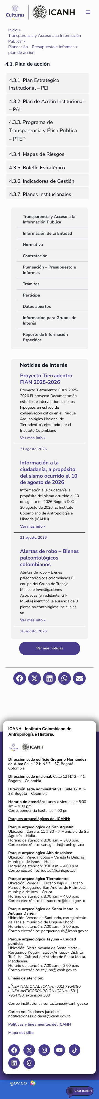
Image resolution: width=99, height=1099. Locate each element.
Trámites (31, 284)
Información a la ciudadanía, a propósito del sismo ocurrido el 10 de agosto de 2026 (48, 472)
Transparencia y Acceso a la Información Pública (49, 219)
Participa (31, 295)
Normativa (33, 244)
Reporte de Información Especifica (45, 337)
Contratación (35, 256)
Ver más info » (33, 438)
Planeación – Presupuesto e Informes (49, 269)
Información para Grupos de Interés (49, 320)
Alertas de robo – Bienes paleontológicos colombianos (49, 558)
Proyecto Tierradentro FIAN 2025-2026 (46, 379)
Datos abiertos (37, 306)
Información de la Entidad (47, 233)
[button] (19, 678)
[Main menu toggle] (88, 12)
